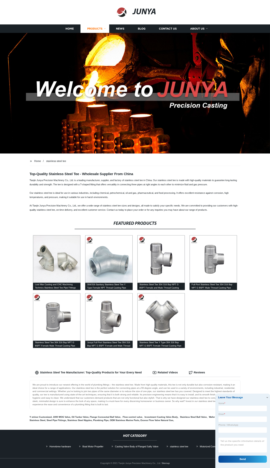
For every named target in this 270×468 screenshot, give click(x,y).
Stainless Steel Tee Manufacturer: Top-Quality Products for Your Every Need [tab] (91, 372)
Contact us (168, 28)
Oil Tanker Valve (80, 417)
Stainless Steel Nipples (79, 420)
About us (197, 28)
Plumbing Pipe (101, 420)
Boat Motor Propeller (92, 446)
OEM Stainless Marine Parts (124, 420)
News (120, 28)
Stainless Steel (37, 420)
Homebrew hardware (60, 446)
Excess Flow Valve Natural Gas (156, 420)
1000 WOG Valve (61, 417)
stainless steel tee (56, 161)
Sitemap (166, 463)
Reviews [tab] (199, 372)
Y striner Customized (41, 417)
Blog (141, 28)
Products (94, 28)
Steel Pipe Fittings (56, 420)
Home (69, 28)
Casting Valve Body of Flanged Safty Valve (136, 446)
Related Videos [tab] (168, 372)
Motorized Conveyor (210, 446)
